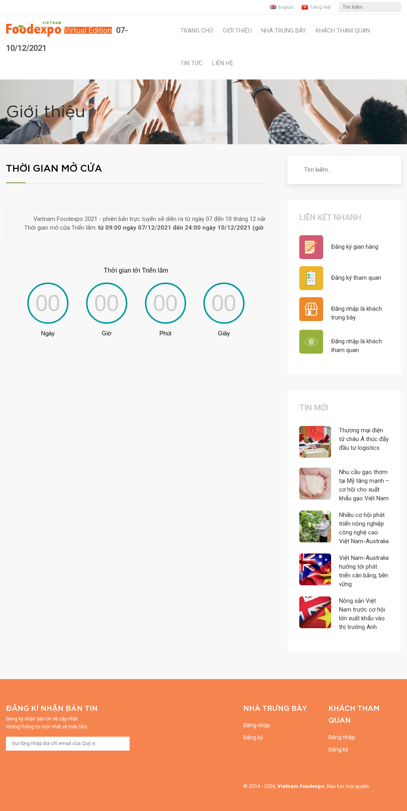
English (286, 7)
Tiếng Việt (320, 7)
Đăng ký (253, 737)
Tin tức (191, 63)
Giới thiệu (237, 30)
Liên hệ (222, 63)
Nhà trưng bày (283, 30)
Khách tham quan (343, 30)
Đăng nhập (256, 725)
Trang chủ (196, 30)
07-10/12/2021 (67, 39)
